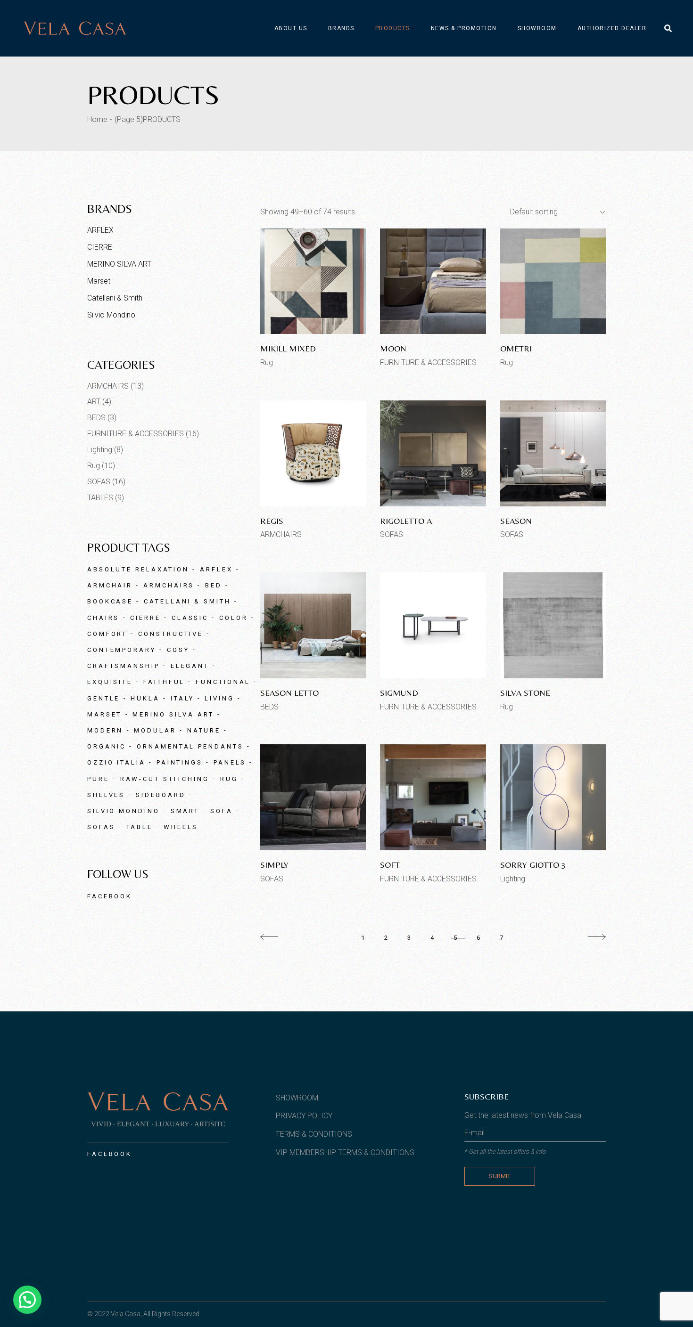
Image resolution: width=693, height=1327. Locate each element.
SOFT (390, 865)
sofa (221, 810)
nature (204, 730)
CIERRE (99, 247)
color (233, 617)
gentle (103, 698)
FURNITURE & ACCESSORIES (428, 362)
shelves (106, 794)
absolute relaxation (138, 569)
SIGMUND (399, 693)
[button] (27, 1300)
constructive (170, 633)
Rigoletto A (406, 521)
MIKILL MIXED (288, 348)
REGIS (271, 521)
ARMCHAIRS (281, 534)
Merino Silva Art (173, 714)
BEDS (269, 706)
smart (185, 810)
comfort (107, 633)
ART (93, 401)
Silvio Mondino (111, 314)
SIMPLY (274, 865)
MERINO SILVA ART (119, 264)
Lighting (512, 878)
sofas (101, 826)
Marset (98, 281)
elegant (190, 665)
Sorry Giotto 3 (533, 865)
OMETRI (516, 348)
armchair (109, 585)
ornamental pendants (190, 746)
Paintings (180, 762)
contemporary (121, 649)
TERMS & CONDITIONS (314, 1134)
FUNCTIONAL (223, 681)
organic (106, 746)
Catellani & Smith (114, 297)
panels (230, 762)
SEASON (516, 521)
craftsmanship (123, 665)
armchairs (168, 585)
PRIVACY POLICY (304, 1115)
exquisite (109, 681)
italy (182, 698)
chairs (103, 617)
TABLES (100, 497)
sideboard (160, 794)
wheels (181, 826)
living (219, 698)
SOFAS (391, 534)
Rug (266, 362)
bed (213, 585)
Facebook (109, 896)
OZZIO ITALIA (116, 762)
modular (155, 730)
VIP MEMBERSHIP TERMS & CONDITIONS (345, 1152)
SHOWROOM (297, 1097)
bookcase (110, 601)
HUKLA (145, 698)
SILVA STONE (525, 693)
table (139, 826)
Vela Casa (125, 1314)
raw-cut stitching (164, 778)
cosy (178, 649)
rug (229, 778)
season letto (289, 693)
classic (190, 617)
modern (105, 730)
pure (98, 778)
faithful (164, 681)
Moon (393, 348)
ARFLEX (100, 230)
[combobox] (554, 212)
